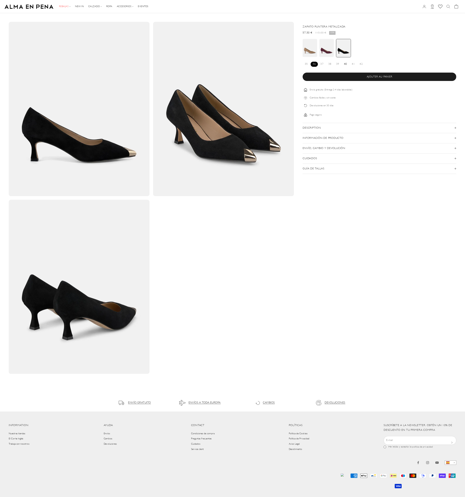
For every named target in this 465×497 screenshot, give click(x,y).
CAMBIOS (269, 402)
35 (306, 64)
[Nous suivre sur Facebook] (418, 462)
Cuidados (196, 444)
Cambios (108, 439)
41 (353, 64)
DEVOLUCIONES (335, 402)
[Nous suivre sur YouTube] (437, 462)
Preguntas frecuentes (201, 439)
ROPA (109, 6)
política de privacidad (422, 447)
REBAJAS (63, 6)
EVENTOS (143, 6)
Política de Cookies (298, 433)
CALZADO (94, 6)
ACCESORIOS (124, 6)
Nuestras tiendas (17, 433)
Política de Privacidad (299, 439)
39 (337, 64)
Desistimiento (295, 449)
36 (314, 64)
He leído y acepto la (410, 447)
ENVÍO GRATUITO (139, 402)
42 (361, 64)
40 (345, 64)
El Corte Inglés (16, 439)
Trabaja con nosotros (19, 444)
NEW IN (79, 6)
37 (322, 64)
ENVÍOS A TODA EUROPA (205, 402)
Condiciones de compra (203, 433)
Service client (197, 449)
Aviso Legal (294, 444)
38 (329, 64)
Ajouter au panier (379, 76)
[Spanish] (450, 462)
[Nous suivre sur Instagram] (427, 462)
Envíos (107, 433)
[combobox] (450, 462)
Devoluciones (110, 444)
